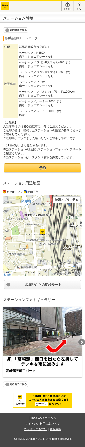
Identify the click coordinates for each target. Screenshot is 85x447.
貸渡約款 (55, 429)
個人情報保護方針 (35, 429)
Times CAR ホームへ (42, 417)
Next (81, 342)
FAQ (79, 9)
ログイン (67, 9)
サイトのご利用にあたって (42, 423)
